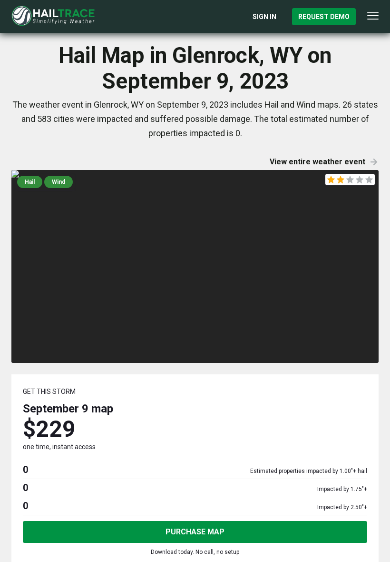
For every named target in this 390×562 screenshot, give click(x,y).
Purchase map (195, 531)
